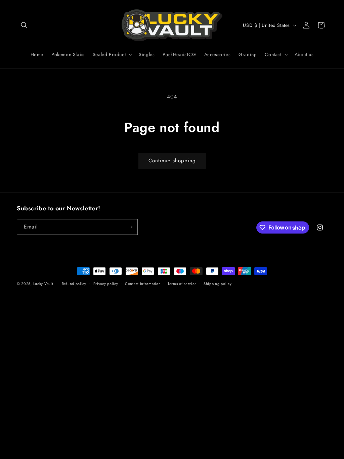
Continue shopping (172, 160)
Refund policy (74, 283)
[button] (24, 25)
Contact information (143, 283)
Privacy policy (105, 283)
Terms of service (182, 283)
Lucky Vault (43, 283)
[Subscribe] (130, 227)
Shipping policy (218, 283)
